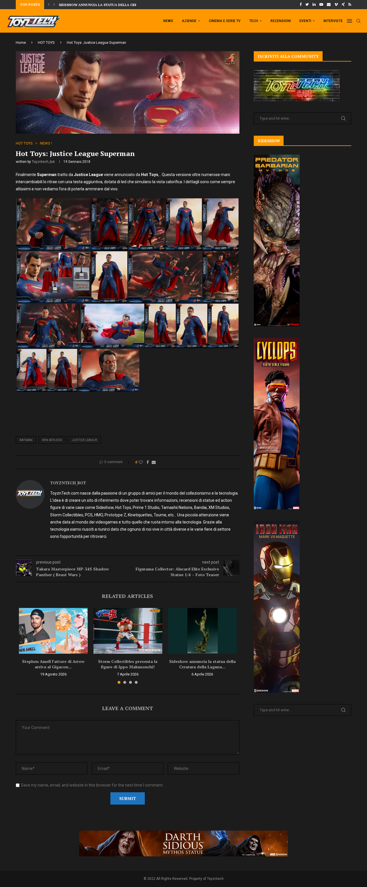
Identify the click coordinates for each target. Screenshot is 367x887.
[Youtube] (321, 4)
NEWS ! (46, 143)
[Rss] (349, 4)
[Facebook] (301, 4)
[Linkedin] (314, 4)
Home (21, 42)
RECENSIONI (280, 21)
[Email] (329, 4)
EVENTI (305, 21)
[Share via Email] (154, 462)
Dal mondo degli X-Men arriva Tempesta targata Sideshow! (117, 5)
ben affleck (52, 440)
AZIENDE (189, 21)
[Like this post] (141, 462)
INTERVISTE (333, 21)
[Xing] (343, 4)
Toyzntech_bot (43, 162)
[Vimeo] (336, 4)
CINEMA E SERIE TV (225, 21)
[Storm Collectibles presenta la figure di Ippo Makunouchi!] (127, 631)
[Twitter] (307, 4)
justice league (84, 440)
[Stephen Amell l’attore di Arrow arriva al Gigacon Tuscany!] (53, 631)
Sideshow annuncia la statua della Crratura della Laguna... (202, 664)
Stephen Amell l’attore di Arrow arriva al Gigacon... (53, 664)
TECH (253, 21)
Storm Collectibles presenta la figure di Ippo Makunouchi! (127, 664)
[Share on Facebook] (148, 462)
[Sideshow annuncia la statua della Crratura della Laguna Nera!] (202, 631)
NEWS (168, 21)
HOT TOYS (46, 42)
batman (25, 440)
